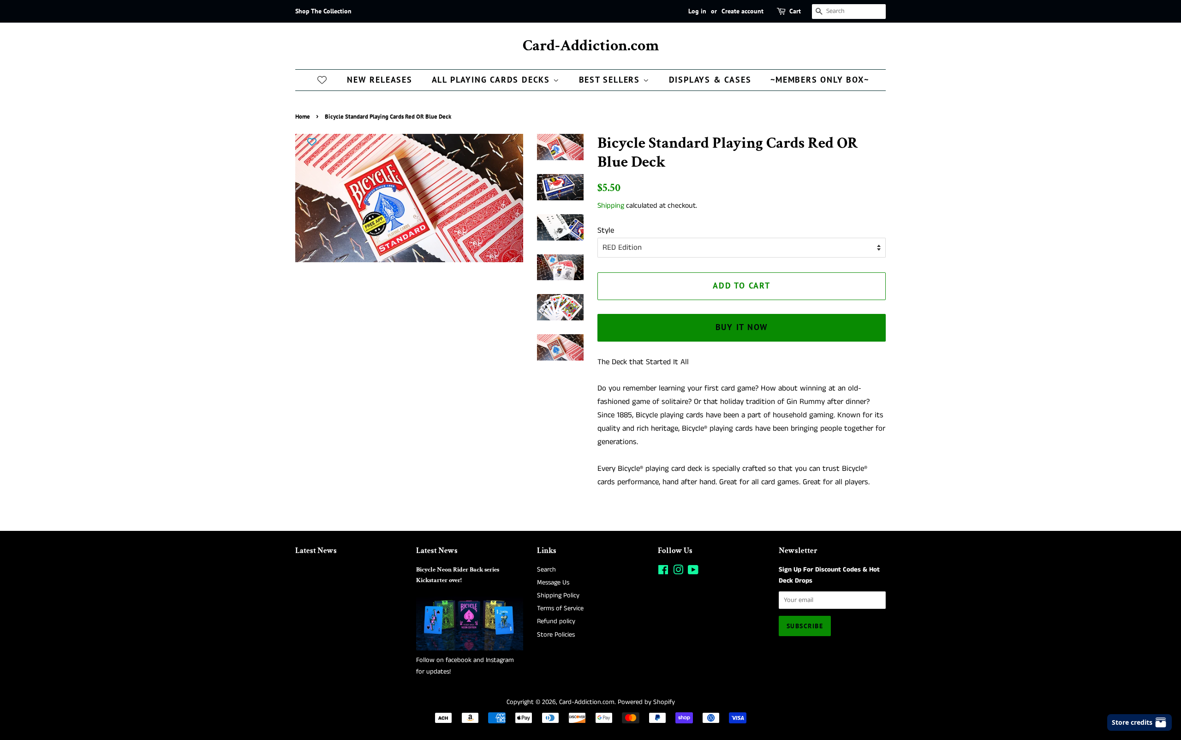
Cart (795, 11)
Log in (697, 11)
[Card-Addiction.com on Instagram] (678, 572)
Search (546, 569)
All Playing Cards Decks (492, 79)
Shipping (610, 205)
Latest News (316, 551)
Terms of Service (560, 608)
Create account (742, 11)
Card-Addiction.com (591, 45)
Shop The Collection (323, 11)
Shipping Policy (558, 595)
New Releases (379, 79)
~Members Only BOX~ (819, 79)
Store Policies (556, 634)
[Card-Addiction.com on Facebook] (663, 572)
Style (605, 230)
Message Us (553, 582)
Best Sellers (611, 79)
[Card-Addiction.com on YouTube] (693, 572)
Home (302, 116)
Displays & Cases (710, 79)
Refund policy (556, 621)
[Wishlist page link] (322, 79)
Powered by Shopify (646, 702)
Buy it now (742, 327)
